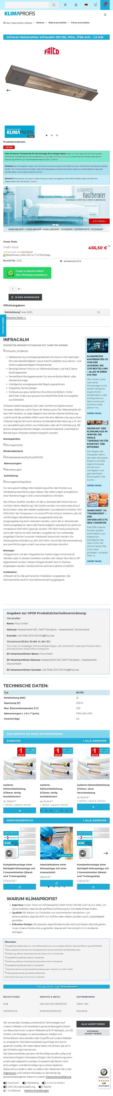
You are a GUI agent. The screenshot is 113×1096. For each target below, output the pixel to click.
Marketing (33, 1083)
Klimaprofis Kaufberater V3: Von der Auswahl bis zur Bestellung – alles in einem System (97, 365)
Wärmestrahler (57, 22)
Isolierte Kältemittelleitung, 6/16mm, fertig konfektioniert (14, 791)
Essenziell (13, 1083)
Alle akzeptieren (93, 1024)
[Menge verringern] (21, 289)
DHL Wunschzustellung (21, 1086)
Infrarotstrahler (80, 22)
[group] (19, 843)
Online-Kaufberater (53, 1004)
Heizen (40, 22)
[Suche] (54, 5)
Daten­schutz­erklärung (58, 1077)
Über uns (82, 1004)
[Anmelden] (66, 5)
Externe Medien (56, 1083)
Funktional (14, 1090)
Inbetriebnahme (59, 157)
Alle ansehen (95, 740)
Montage (45, 157)
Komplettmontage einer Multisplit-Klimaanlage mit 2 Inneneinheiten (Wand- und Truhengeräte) (93, 870)
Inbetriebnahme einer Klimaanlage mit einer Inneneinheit (53, 868)
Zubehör (33, 181)
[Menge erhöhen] (19, 289)
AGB (5, 1004)
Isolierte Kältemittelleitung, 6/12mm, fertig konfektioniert (51, 791)
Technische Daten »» (14, 317)
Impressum (10, 1011)
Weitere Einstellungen (36, 1090)
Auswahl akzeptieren (93, 1032)
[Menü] (108, 1068)
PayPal (47, 1086)
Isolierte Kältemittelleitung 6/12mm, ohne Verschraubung (93, 789)
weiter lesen (94, 413)
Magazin (81, 1011)
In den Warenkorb (27, 297)
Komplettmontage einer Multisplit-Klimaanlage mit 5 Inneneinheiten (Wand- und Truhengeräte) (19, 870)
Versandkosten (27, 252)
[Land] (86, 5)
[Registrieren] (76, 5)
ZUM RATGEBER (3, 325)
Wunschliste (72, 261)
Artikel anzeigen (93, 807)
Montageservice (50, 1011)
